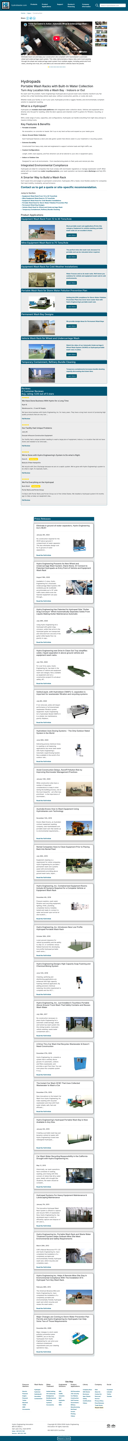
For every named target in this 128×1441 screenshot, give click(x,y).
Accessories (26, 1409)
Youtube (109, 1396)
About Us (97, 1392)
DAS (60, 1398)
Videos (73, 1416)
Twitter (109, 1394)
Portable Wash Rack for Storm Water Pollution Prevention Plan (45, 203)
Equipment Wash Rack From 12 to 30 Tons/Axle (39, 196)
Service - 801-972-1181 (19, 1433)
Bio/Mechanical (51, 1398)
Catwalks (61, 1396)
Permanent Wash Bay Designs (33, 205)
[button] (26, 45)
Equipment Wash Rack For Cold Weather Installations (41, 200)
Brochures (86, 1394)
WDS (60, 1405)
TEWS (24, 1405)
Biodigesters (50, 1396)
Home (23, 13)
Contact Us (98, 1394)
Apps (29, 13)
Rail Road (73, 1409)
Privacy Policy (99, 1401)
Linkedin (109, 1392)
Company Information (86, 5)
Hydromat (37, 1392)
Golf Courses (75, 1400)
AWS (23, 1407)
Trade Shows (99, 1405)
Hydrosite (62, 1400)
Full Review (26, 419)
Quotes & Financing (71, 5)
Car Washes (74, 1396)
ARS (60, 1391)
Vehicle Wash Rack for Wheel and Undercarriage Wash (42, 207)
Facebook (110, 1389)
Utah (96, 1389)
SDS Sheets (86, 1392)
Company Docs (87, 1389)
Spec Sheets (86, 1396)
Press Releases (99, 1403)
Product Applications (46, 5)
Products (34, 4)
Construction (37, 13)
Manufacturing (75, 1407)
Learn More (72, 235)
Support (60, 4)
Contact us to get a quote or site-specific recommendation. (59, 187)
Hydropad (37, 1389)
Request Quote (99, 1407)
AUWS (61, 1393)
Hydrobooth (38, 1394)
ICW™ (60, 1402)
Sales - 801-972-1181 (18, 1431)
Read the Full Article (43, 555)
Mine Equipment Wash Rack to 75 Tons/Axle (38, 198)
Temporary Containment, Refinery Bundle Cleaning (41, 209)
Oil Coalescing (50, 1393)
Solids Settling (50, 1391)
